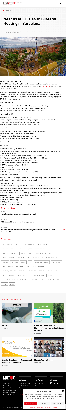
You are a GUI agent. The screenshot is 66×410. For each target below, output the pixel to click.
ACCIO (18, 244)
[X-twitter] (54, 383)
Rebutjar (44, 403)
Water (4, 284)
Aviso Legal (55, 407)
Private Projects (23, 275)
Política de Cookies (35, 407)
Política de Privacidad (45, 407)
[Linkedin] (51, 383)
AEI (20, 249)
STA (43, 279)
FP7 (30, 262)
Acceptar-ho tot (30, 403)
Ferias (23, 262)
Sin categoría (33, 279)
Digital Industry (23, 257)
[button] (63, 391)
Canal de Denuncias (9, 392)
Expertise (15, 262)
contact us (47, 86)
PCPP (4, 275)
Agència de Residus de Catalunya (35, 249)
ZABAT (12, 284)
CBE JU (23, 253)
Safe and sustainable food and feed (14, 279)
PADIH (50, 271)
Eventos (5, 262)
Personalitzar (57, 403)
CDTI (29, 253)
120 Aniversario (7, 244)
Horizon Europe (8, 266)
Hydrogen (19, 266)
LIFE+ (27, 266)
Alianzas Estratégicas (10, 253)
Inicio (4, 15)
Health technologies (12, 15)
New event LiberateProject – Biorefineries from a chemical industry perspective (49, 328)
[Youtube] (57, 383)
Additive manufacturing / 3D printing (35, 244)
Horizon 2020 (56, 262)
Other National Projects (36, 271)
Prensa (11, 275)
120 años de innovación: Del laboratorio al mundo (18, 214)
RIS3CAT (50, 275)
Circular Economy (8, 257)
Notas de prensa (38, 266)
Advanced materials (9, 249)
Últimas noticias (53, 279)
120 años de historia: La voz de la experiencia (17, 222)
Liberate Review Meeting (43, 360)
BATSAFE (5, 326)
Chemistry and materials (43, 253)
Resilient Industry (38, 275)
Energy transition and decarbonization (45, 257)
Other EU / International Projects (14, 271)
